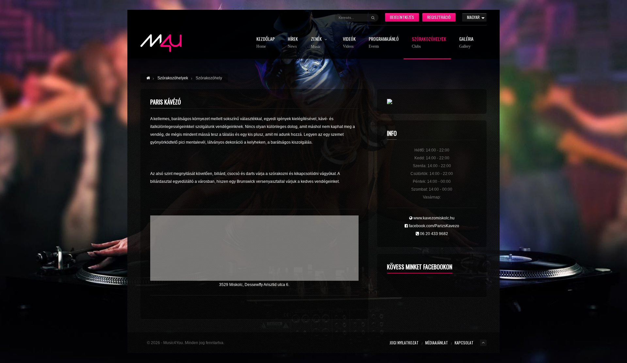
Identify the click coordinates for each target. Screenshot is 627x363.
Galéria (466, 43)
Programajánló (384, 43)
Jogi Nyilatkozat (404, 342)
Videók (349, 43)
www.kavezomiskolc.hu (433, 218)
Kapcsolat (464, 342)
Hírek (293, 43)
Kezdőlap (265, 43)
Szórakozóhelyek (429, 43)
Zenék (317, 43)
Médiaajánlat (436, 342)
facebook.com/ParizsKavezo (433, 226)
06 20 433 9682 (433, 233)
